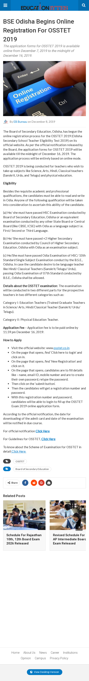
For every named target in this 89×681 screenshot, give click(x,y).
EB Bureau (20, 121)
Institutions (70, 652)
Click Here (18, 451)
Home (15, 652)
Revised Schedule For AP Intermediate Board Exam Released (70, 539)
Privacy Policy (59, 658)
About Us (29, 652)
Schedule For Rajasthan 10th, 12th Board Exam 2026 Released (24, 539)
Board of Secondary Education (32, 469)
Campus (40, 658)
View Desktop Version (46, 672)
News (43, 652)
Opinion (26, 658)
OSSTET (20, 461)
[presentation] (79, 527)
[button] (5, 5)
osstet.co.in (62, 348)
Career (55, 652)
